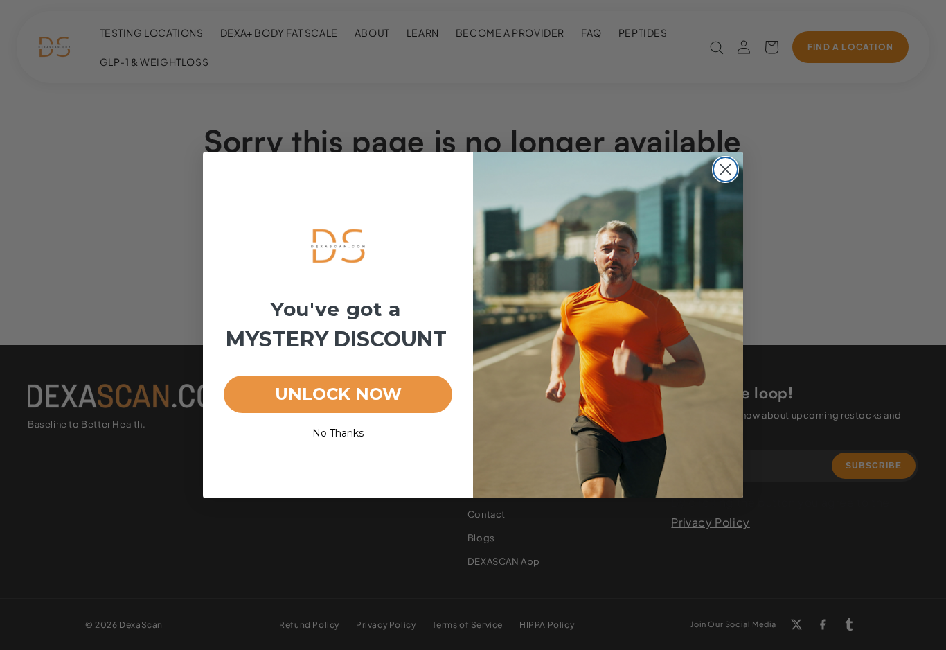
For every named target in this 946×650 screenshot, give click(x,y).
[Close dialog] (725, 169)
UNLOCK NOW (338, 394)
